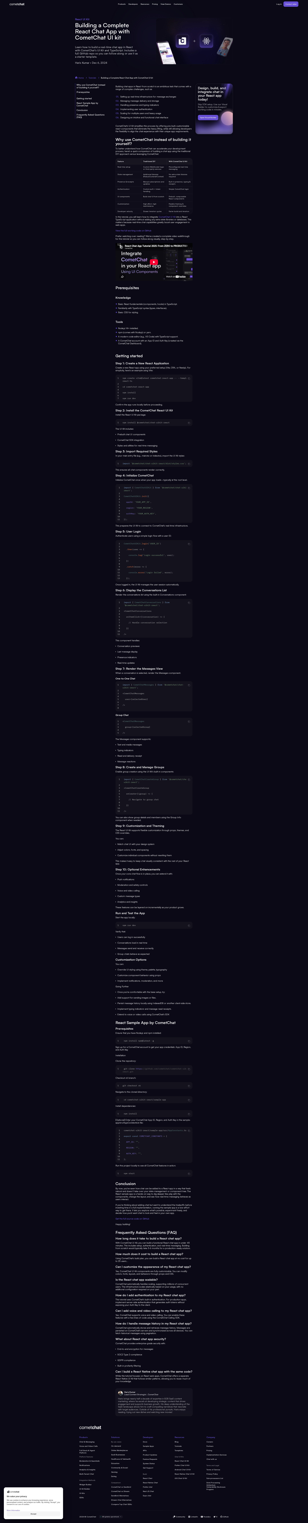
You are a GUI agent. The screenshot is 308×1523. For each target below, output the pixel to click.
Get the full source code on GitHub (132, 1218)
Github (226, 1517)
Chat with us (211, 1459)
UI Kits (82, 1493)
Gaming (114, 1472)
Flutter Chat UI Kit (182, 1465)
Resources (145, 4)
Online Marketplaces (119, 1450)
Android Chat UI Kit (183, 1470)
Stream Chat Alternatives (121, 1500)
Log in (279, 4)
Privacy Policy (212, 1474)
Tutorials (92, 78)
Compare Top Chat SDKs (121, 1504)
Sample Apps (148, 1446)
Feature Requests (150, 1459)
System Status (149, 1463)
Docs (145, 1442)
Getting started (84, 98)
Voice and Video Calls (88, 1446)
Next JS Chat (148, 1491)
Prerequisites (83, 92)
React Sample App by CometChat (87, 104)
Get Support (148, 1468)
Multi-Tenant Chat (86, 1474)
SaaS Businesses (118, 1455)
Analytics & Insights (87, 1470)
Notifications (84, 1465)
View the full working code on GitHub (133, 230)
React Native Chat (150, 1483)
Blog (176, 1442)
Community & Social (119, 1468)
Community (180, 1517)
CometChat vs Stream (120, 1491)
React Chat (147, 1478)
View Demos (166, 4)
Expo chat (147, 1496)
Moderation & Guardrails (89, 1461)
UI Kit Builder (84, 1489)
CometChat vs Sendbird (121, 1487)
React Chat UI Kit (182, 1461)
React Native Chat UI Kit (185, 1474)
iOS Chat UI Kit (181, 1478)
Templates (179, 1450)
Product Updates (150, 1455)
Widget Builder (85, 1484)
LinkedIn (194, 1517)
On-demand (116, 1446)
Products (121, 4)
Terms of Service (213, 1470)
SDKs (81, 1498)
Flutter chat (147, 1487)
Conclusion (82, 110)
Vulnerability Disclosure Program (215, 1487)
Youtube (207, 1517)
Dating (114, 1476)
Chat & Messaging (86, 1442)
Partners (209, 1446)
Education (115, 1463)
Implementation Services (216, 1455)
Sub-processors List (214, 1478)
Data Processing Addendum (213, 1483)
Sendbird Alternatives (120, 1496)
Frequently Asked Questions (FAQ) (91, 116)
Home (81, 78)
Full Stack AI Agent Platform (87, 1450)
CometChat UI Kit (167, 216)
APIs (145, 1450)
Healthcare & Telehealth (121, 1459)
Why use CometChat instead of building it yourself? (91, 86)
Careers (209, 1442)
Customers (178, 4)
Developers (133, 4)
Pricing (155, 4)
